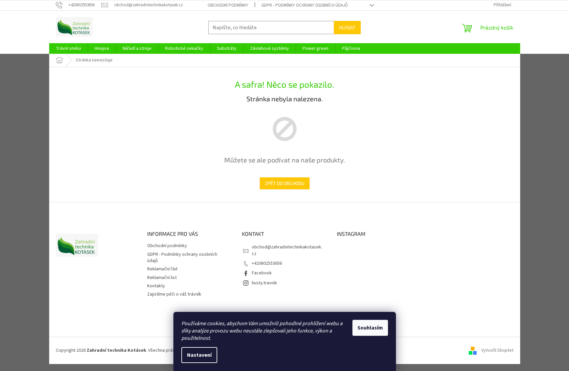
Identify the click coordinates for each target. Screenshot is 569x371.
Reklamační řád (162, 269)
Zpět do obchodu (284, 183)
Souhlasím (370, 327)
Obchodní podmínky (228, 5)
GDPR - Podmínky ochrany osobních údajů (304, 5)
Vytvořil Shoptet (497, 350)
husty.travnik (264, 283)
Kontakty (156, 286)
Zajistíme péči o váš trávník (174, 294)
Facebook (262, 273)
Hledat (347, 27)
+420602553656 (267, 263)
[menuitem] (68, 48)
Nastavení (199, 355)
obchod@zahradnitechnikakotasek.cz (287, 250)
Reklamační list (162, 277)
